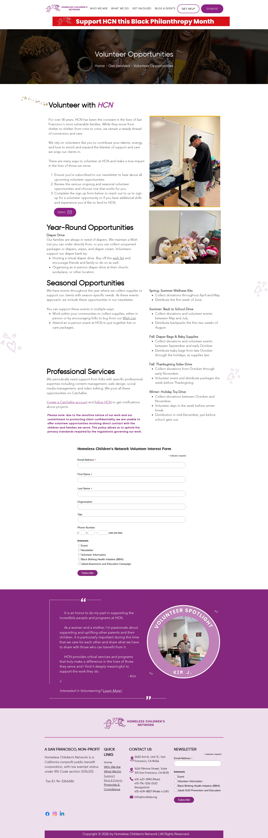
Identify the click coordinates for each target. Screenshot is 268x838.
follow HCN (103, 402)
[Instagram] (54, 814)
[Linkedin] (62, 814)
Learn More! (112, 691)
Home (108, 762)
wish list (118, 258)
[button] (98, 8)
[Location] (132, 759)
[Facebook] (47, 814)
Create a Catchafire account (67, 402)
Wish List (129, 318)
